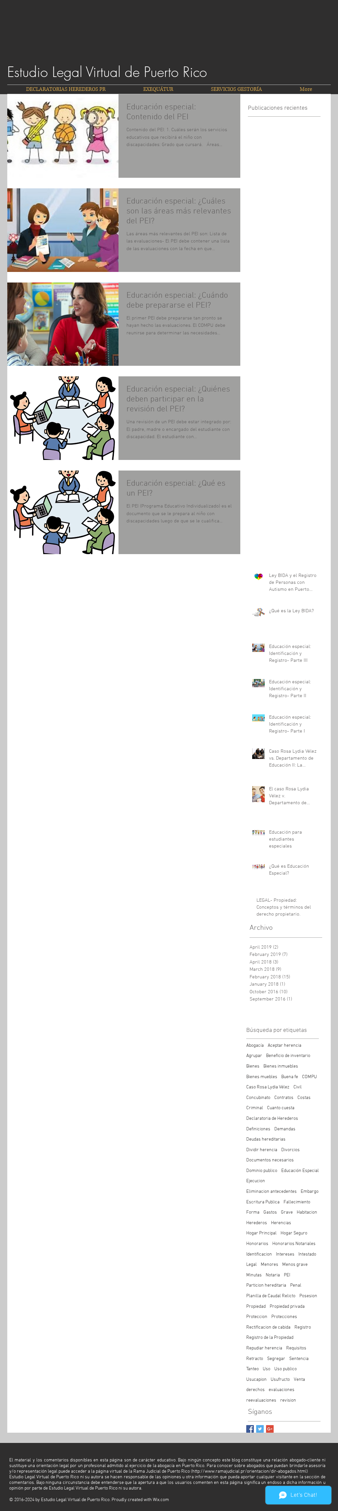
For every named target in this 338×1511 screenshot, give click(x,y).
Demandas (284, 1129)
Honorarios (257, 1244)
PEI (287, 1275)
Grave (287, 1212)
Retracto (254, 1359)
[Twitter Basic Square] (260, 1429)
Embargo (310, 1191)
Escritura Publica (263, 1202)
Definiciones (258, 1129)
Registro (302, 1327)
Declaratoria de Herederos (272, 1118)
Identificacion (259, 1254)
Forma (252, 1212)
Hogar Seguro (294, 1233)
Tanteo (252, 1369)
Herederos (256, 1223)
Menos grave (295, 1264)
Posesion (308, 1296)
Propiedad (256, 1306)
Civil (297, 1087)
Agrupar (254, 1056)
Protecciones (284, 1317)
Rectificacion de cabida (268, 1327)
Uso (266, 1369)
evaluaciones (281, 1390)
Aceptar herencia (284, 1045)
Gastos (270, 1212)
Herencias (281, 1223)
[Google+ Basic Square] (270, 1429)
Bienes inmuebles (280, 1066)
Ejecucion (255, 1181)
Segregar (276, 1359)
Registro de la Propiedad (269, 1338)
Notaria (273, 1275)
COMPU (309, 1077)
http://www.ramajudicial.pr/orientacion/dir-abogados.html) (250, 1471)
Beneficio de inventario (288, 1056)
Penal (295, 1285)
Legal (251, 1264)
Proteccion (256, 1317)
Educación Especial (300, 1171)
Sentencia (299, 1359)
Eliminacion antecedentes (271, 1191)
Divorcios (290, 1150)
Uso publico (285, 1369)
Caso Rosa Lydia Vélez (267, 1087)
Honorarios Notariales (294, 1244)
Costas (304, 1098)
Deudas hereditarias (266, 1139)
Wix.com (161, 1500)
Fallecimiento (297, 1202)
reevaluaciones (261, 1400)
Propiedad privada (287, 1306)
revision (288, 1400)
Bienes (252, 1066)
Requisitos (296, 1348)
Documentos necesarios (270, 1160)
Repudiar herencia (264, 1348)
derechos (255, 1390)
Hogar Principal (261, 1233)
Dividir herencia (261, 1150)
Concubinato (258, 1098)
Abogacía (255, 1045)
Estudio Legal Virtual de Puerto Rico (107, 72)
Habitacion (307, 1212)
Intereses (285, 1254)
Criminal (254, 1108)
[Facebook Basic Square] (250, 1429)
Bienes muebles (261, 1077)
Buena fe (289, 1077)
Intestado (307, 1254)
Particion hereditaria (266, 1285)
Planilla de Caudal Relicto (270, 1296)
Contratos (283, 1098)
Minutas (254, 1275)
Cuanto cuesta (280, 1108)
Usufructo (280, 1379)
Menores (269, 1264)
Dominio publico (261, 1171)
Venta (299, 1379)
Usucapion (256, 1379)
